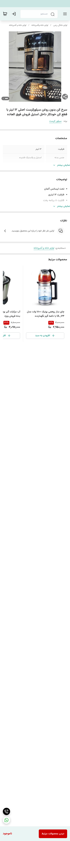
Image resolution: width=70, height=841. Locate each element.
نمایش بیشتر (63, 165)
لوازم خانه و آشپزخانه (17, 25)
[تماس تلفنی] (6, 811)
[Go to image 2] (3, 98)
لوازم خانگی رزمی (60, 25)
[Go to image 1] (6, 98)
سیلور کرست (55, 121)
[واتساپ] (6, 820)
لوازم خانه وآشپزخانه (39, 25)
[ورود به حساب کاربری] (14, 14)
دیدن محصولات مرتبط (53, 834)
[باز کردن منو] (64, 14)
